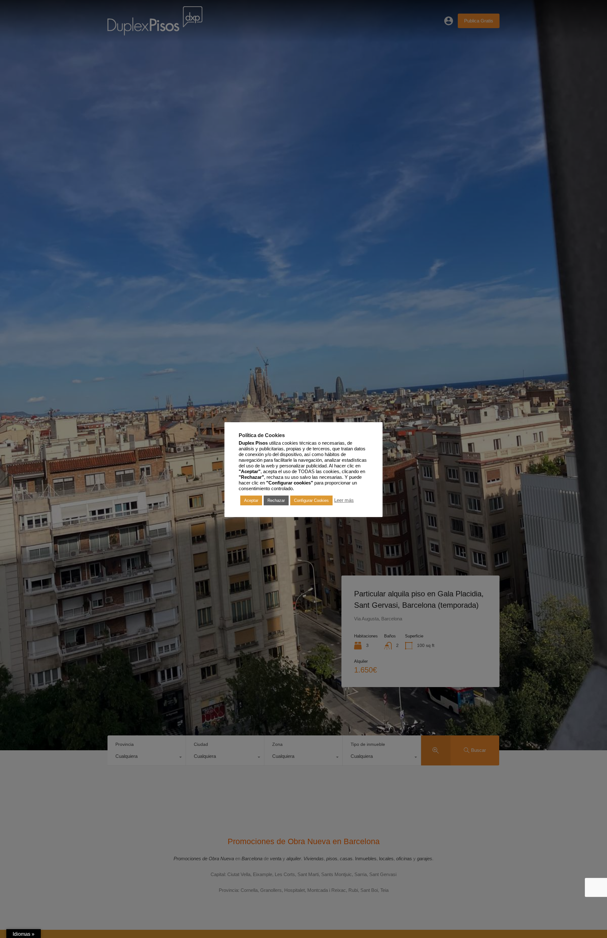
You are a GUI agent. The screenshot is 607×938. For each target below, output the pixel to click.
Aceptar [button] (251, 500)
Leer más (344, 500)
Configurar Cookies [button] (311, 500)
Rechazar (276, 500)
